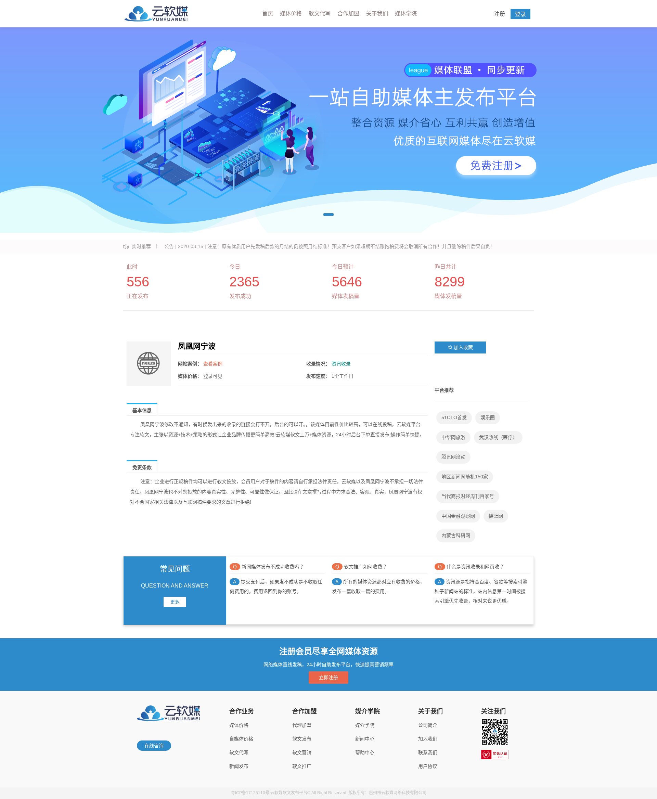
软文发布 (301, 739)
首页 (267, 13)
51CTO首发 (454, 417)
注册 (499, 14)
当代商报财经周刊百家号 (467, 496)
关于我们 (377, 13)
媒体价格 (291, 13)
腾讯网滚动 (453, 457)
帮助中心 (364, 752)
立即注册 (328, 677)
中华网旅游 (453, 437)
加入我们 (427, 739)
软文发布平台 (295, 792)
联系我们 (427, 752)
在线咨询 (154, 745)
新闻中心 (364, 739)
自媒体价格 (241, 739)
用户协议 (427, 766)
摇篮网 (496, 516)
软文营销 (301, 752)
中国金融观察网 (458, 516)
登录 (520, 14)
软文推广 (301, 766)
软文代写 (320, 13)
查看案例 (212, 363)
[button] (328, 214)
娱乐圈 (487, 417)
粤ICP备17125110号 (250, 792)
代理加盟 (301, 725)
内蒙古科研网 (455, 535)
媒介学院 (364, 725)
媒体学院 (406, 13)
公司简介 (427, 725)
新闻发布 (238, 766)
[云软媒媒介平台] (156, 13)
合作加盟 (348, 13)
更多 (174, 601)
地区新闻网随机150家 (464, 476)
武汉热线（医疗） (498, 437)
